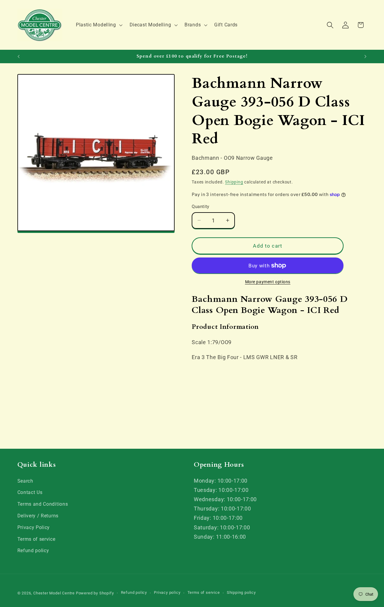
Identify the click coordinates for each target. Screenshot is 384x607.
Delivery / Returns (37, 516)
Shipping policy (241, 593)
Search (25, 481)
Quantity (200, 206)
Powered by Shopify (95, 593)
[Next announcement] (365, 56)
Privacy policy (167, 593)
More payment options (268, 281)
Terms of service (36, 539)
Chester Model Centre (54, 593)
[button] (98, 25)
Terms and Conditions (42, 504)
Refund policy (33, 550)
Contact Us (30, 492)
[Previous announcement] (18, 56)
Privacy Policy (33, 527)
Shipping (234, 182)
